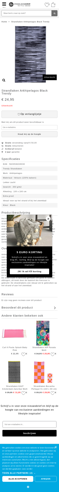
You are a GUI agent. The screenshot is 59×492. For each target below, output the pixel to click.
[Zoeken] (54, 13)
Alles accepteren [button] (17, 479)
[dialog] (29, 468)
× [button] (55, 447)
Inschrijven (29, 433)
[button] (29, 473)
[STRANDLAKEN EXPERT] (20, 1)
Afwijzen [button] (45, 479)
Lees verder (27, 469)
